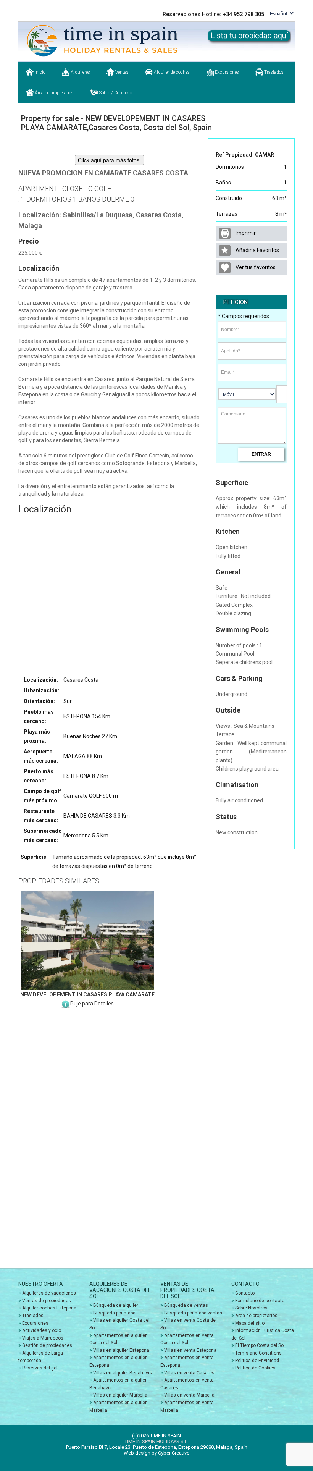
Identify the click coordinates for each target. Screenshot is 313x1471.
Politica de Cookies (255, 1368)
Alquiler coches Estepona (49, 1308)
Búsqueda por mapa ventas (193, 1313)
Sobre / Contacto (115, 92)
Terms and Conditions (258, 1353)
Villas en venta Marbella (189, 1395)
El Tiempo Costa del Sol (260, 1345)
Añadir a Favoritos (256, 250)
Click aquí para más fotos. (109, 160)
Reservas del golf (40, 1368)
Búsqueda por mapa (114, 1313)
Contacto (245, 1293)
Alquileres (79, 72)
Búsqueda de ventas (186, 1305)
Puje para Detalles (92, 1004)
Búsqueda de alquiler (115, 1305)
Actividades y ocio (41, 1330)
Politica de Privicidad (257, 1360)
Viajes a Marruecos (42, 1338)
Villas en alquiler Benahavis (122, 1373)
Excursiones (226, 72)
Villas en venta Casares (189, 1373)
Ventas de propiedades (46, 1300)
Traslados (273, 72)
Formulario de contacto (259, 1300)
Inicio (39, 72)
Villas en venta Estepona (190, 1350)
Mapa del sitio (250, 1323)
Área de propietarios (54, 92)
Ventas (121, 72)
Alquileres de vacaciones (49, 1293)
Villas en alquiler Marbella (120, 1395)
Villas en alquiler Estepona (121, 1350)
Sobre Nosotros (251, 1308)
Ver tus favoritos (255, 267)
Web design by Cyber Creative (156, 1453)
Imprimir (245, 233)
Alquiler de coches (171, 72)
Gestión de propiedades (47, 1345)
